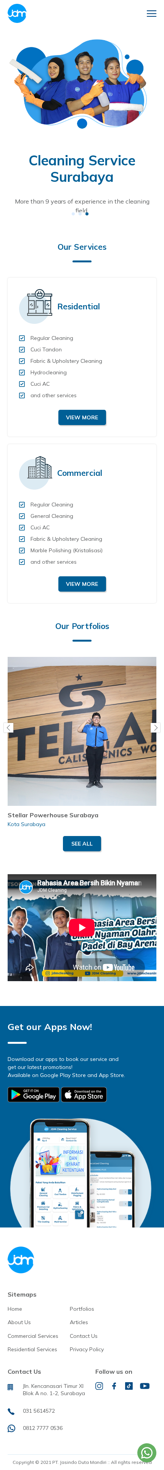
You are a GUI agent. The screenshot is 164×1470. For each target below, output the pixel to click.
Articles (79, 1322)
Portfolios (82, 1308)
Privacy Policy (87, 1349)
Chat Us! (146, 1452)
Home (15, 1308)
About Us (19, 1322)
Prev (8, 728)
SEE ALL (82, 843)
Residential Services (32, 1349)
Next (155, 728)
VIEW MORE (82, 417)
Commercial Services (33, 1336)
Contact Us (84, 1336)
